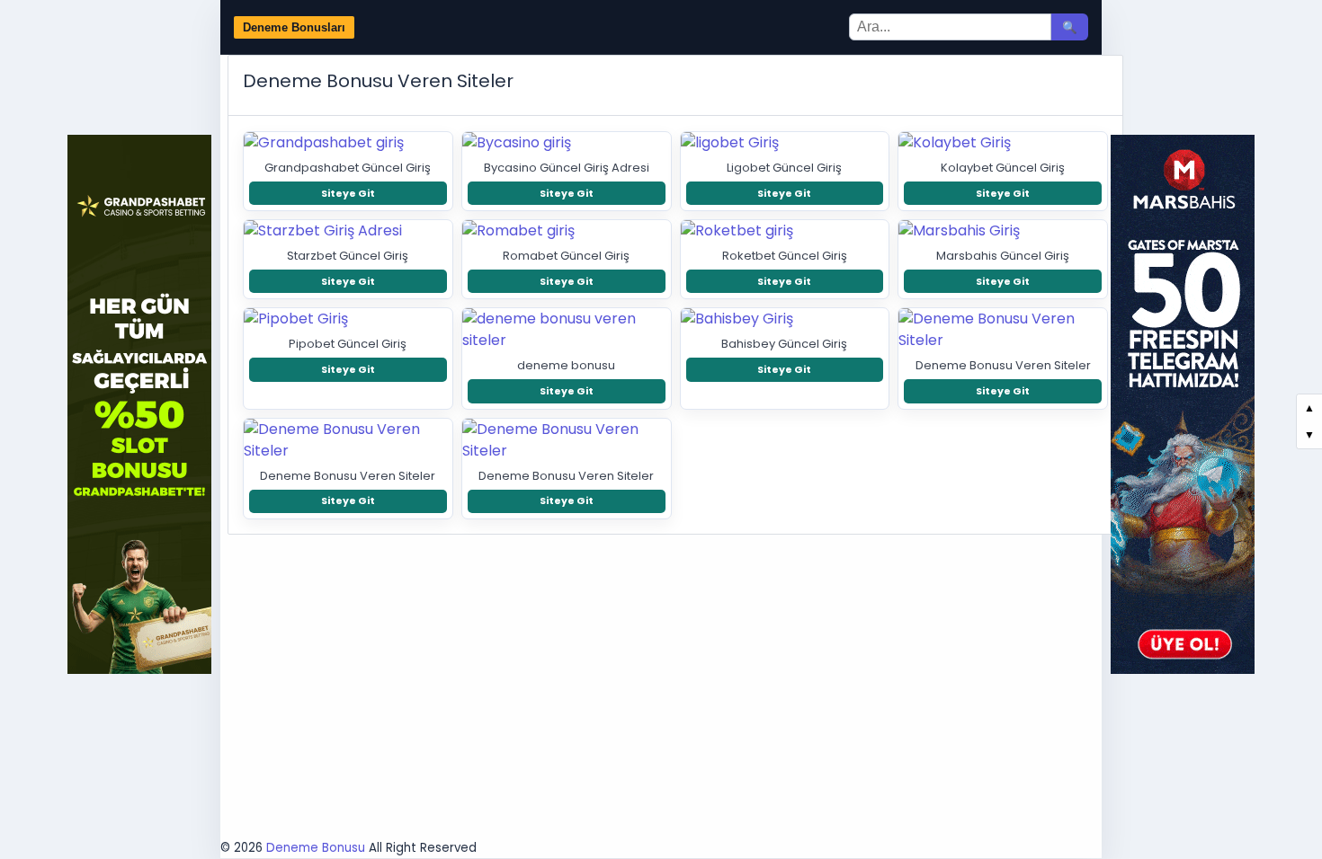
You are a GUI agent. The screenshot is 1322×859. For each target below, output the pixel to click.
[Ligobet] (785, 143)
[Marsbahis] (1002, 231)
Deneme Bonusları (294, 27)
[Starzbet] (348, 231)
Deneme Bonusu (315, 847)
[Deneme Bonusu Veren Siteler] (1002, 329)
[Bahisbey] (785, 319)
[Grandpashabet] (348, 143)
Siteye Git (348, 193)
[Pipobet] (348, 319)
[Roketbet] (785, 231)
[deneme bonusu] (566, 329)
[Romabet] (566, 231)
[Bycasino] (566, 143)
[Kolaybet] (1002, 143)
